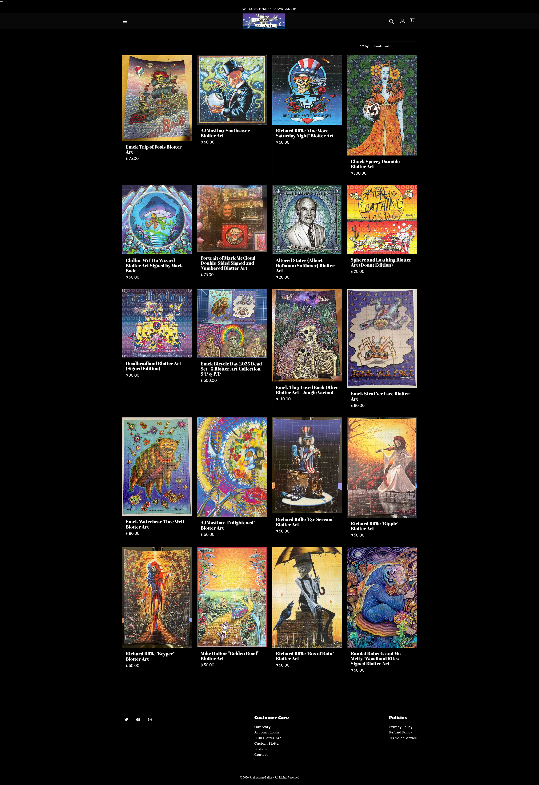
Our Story (262, 727)
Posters (260, 749)
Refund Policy (400, 732)
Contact (261, 755)
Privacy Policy (400, 727)
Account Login (266, 732)
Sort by (363, 46)
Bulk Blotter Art (267, 738)
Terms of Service (403, 738)
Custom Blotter (267, 743)
